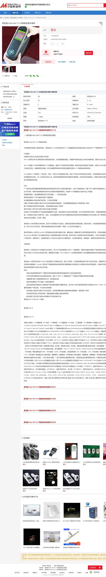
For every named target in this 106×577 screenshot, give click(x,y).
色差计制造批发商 (59, 566)
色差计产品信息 (46, 566)
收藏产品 (7, 76)
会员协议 (62, 573)
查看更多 (9, 118)
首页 (1, 18)
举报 (16, 76)
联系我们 (26, 573)
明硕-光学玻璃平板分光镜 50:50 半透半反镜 (55, 521)
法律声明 (71, 573)
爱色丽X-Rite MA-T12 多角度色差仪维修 (56, 568)
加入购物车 (62, 62)
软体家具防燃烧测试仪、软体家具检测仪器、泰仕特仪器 (38, 521)
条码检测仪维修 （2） (9, 97)
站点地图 (44, 573)
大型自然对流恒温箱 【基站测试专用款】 (54, 547)
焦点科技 (55, 575)
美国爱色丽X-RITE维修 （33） (11, 91)
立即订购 (72, 62)
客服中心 (35, 573)
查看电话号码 (8, 110)
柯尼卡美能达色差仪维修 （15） (12, 94)
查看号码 (89, 53)
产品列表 (6, 18)
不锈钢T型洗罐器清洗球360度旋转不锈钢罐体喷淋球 (77, 547)
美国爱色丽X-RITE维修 (16, 18)
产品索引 (4, 140)
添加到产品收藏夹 (7, 143)
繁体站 (79, 573)
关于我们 (17, 573)
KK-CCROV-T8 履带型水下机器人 (72, 521)
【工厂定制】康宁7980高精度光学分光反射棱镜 (36, 547)
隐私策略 (53, 573)
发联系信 (48, 62)
